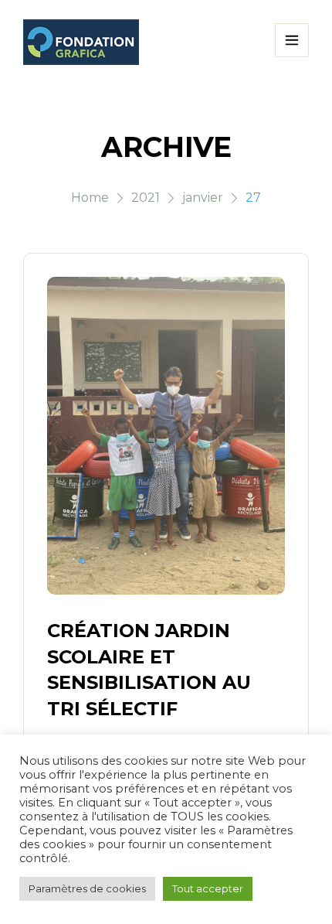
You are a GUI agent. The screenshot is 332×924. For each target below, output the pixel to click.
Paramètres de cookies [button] (87, 888)
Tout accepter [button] (207, 888)
